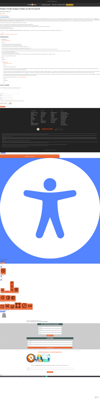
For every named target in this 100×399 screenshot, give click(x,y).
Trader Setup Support (61, 4)
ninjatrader (7, 34)
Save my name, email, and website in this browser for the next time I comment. (12, 100)
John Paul (4, 62)
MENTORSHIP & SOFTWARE (46, 4)
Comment (1, 93)
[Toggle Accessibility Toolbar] (3, 153)
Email (1, 97)
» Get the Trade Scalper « (4, 16)
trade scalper (15, 34)
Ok (46, 376)
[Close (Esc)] (2, 374)
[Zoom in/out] (0, 374)
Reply (2, 61)
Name (1, 95)
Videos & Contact (69, 4)
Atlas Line (3, 34)
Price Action (11, 34)
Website (1, 99)
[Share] (1, 374)
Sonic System (54, 4)
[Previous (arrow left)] (0, 375)
